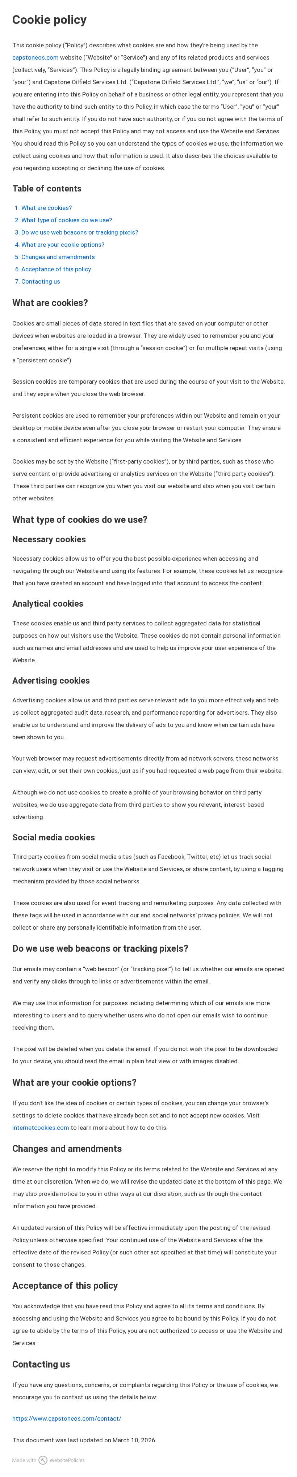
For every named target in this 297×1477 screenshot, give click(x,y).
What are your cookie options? (62, 244)
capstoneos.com (35, 57)
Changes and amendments (58, 256)
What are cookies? (46, 207)
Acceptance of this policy (56, 269)
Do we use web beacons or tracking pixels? (79, 232)
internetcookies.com (40, 1127)
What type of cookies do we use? (66, 220)
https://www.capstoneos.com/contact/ (66, 1418)
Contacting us (40, 281)
